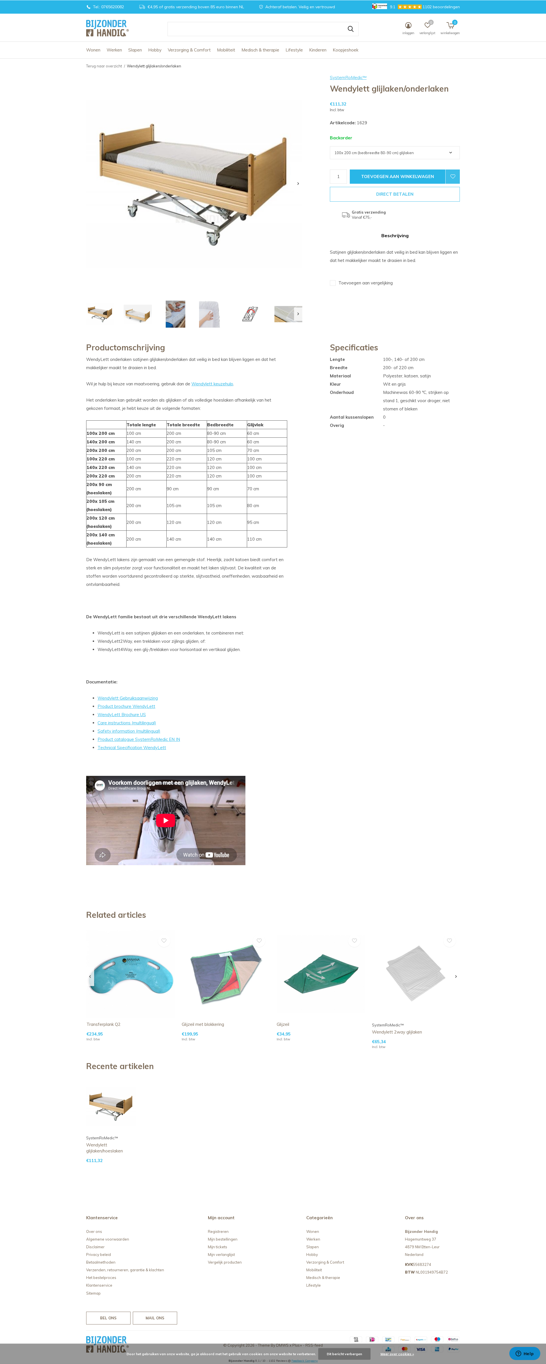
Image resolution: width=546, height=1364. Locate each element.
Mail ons (155, 1318)
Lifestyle (294, 50)
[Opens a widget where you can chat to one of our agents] (524, 1354)
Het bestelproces (101, 1277)
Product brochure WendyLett (126, 706)
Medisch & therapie (260, 50)
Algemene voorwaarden (107, 1239)
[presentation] (298, 183)
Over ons (94, 1231)
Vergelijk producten (225, 1262)
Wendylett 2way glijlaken (397, 1032)
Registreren (218, 1231)
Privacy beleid (98, 1254)
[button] (100, 314)
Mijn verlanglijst (221, 1254)
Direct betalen (395, 194)
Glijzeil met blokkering (203, 1024)
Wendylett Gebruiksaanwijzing (128, 698)
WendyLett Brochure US (122, 714)
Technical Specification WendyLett (132, 747)
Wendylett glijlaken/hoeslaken (104, 1148)
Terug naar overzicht (104, 66)
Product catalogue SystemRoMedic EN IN (139, 739)
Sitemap (93, 1293)
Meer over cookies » (397, 1354)
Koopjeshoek (345, 50)
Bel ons (108, 1318)
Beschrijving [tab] (395, 235)
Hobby (155, 50)
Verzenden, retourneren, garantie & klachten (125, 1270)
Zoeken (351, 29)
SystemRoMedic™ (348, 77)
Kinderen (317, 50)
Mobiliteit (226, 50)
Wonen (93, 50)
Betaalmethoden (100, 1262)
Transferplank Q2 (103, 1024)
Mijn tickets (217, 1247)
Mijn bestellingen (222, 1239)
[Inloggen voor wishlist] (453, 177)
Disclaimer (95, 1247)
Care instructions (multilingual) (127, 723)
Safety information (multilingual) (129, 731)
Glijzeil (283, 1024)
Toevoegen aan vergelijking (365, 283)
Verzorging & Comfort (189, 50)
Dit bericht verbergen (344, 1354)
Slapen (135, 50)
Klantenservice (99, 1285)
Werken (114, 50)
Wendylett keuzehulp (212, 384)
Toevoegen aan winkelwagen (397, 176)
